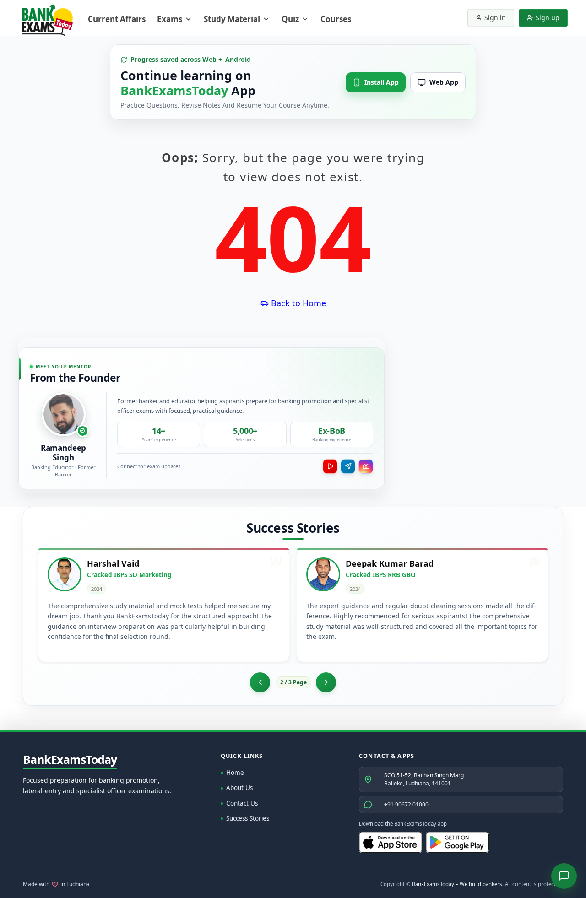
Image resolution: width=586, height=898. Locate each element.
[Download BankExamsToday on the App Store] (390, 842)
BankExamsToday (70, 759)
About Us (239, 788)
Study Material (232, 19)
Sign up (547, 17)
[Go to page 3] (326, 682)
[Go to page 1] (260, 682)
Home (235, 772)
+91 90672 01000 (406, 804)
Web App (443, 82)
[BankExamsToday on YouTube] (330, 466)
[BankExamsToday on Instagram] (365, 466)
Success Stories (247, 818)
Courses (335, 19)
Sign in (495, 17)
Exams (169, 19)
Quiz (290, 19)
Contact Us (242, 803)
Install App (381, 82)
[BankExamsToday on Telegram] (348, 466)
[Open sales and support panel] (564, 876)
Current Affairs (117, 19)
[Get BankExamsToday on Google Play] (457, 842)
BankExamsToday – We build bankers (457, 884)
